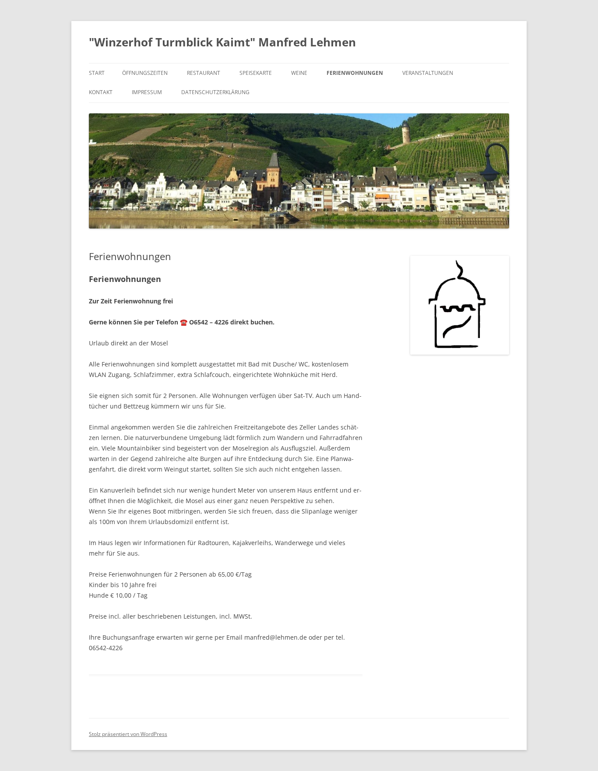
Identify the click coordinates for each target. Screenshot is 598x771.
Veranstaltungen (427, 73)
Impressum (147, 92)
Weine (299, 73)
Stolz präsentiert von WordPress (128, 734)
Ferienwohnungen (355, 73)
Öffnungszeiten (145, 73)
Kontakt (101, 92)
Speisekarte (255, 73)
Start (97, 73)
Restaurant (203, 73)
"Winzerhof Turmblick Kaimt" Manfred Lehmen (222, 42)
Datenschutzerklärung (215, 92)
